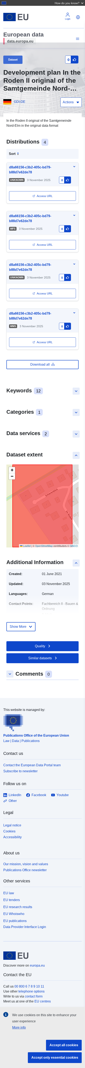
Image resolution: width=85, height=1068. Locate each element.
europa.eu (37, 965)
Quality (40, 646)
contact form (33, 996)
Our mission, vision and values (25, 864)
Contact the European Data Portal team (32, 765)
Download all (40, 364)
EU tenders (11, 900)
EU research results (17, 907)
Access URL (45, 196)
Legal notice (12, 825)
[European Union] (41, 955)
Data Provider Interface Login (24, 927)
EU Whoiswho (13, 914)
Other (13, 801)
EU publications (15, 921)
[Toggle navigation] (77, 38)
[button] (69, 3)
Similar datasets (40, 658)
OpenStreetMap (44, 545)
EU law (8, 893)
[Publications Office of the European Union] (40, 721)
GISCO (74, 545)
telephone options (31, 991)
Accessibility (12, 837)
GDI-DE (19, 101)
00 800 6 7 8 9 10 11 (29, 986)
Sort (12, 154)
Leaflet (26, 545)
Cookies (9, 831)
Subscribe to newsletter (20, 771)
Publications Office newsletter (25, 870)
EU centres (42, 1001)
